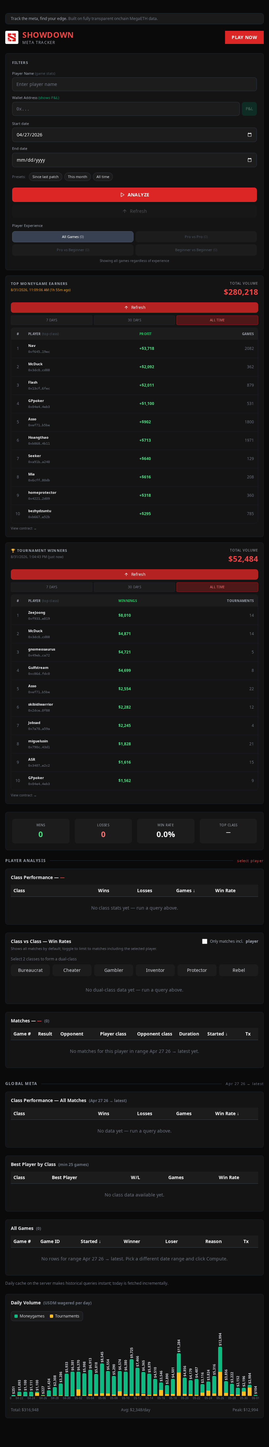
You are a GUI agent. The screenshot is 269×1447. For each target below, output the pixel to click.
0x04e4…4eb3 (39, 407)
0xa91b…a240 (39, 462)
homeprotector (42, 492)
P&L (249, 108)
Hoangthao (38, 437)
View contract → (24, 528)
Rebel (239, 970)
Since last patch (45, 176)
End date (19, 148)
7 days (51, 320)
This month (77, 176)
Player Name (33, 73)
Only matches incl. (234, 941)
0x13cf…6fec (39, 388)
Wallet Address (35, 97)
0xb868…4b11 (39, 443)
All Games (73, 236)
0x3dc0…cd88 (39, 370)
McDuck (35, 363)
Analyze (138, 194)
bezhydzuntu (39, 510)
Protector (197, 970)
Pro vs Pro (196, 236)
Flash (32, 382)
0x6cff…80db (39, 480)
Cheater (72, 970)
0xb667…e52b (39, 517)
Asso (32, 418)
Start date (20, 123)
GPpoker (36, 400)
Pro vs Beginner (73, 249)
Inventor (155, 970)
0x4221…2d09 (39, 498)
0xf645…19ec (39, 351)
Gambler (113, 970)
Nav (31, 345)
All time (102, 176)
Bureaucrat (30, 970)
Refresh (138, 211)
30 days (134, 320)
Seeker (34, 455)
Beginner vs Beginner (196, 249)
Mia (31, 474)
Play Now (244, 37)
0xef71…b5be (39, 425)
